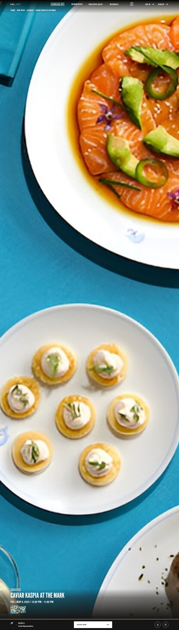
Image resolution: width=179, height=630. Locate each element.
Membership (77, 4)
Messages (114, 4)
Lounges (30, 10)
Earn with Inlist (96, 4)
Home (13, 10)
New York (21, 10)
